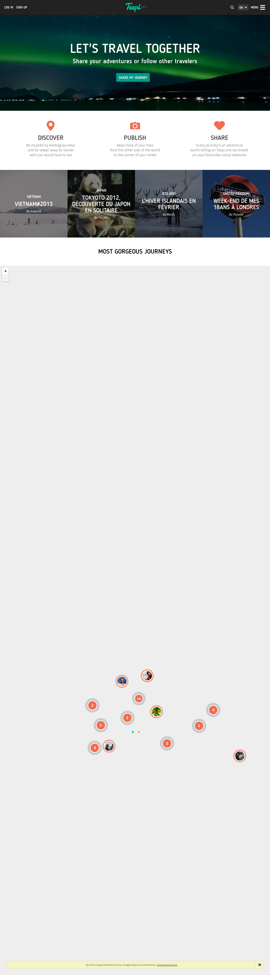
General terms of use (167, 964)
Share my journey (133, 78)
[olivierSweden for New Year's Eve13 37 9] (147, 675)
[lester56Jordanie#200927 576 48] (156, 711)
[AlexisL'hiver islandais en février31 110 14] (122, 681)
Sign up (21, 7)
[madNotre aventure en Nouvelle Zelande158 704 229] (240, 756)
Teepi (135, 7)
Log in (8, 7)
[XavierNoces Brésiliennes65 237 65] (109, 746)
